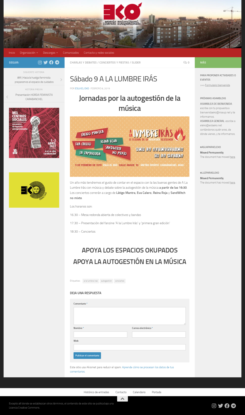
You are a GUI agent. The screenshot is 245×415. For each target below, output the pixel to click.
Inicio (12, 52)
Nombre (79, 328)
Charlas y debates (83, 62)
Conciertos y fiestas (114, 62)
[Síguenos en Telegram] (57, 62)
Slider (136, 62)
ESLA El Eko (82, 88)
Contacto (121, 392)
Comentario (81, 303)
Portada (156, 392)
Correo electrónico (142, 328)
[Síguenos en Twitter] (45, 62)
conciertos (119, 281)
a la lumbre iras (91, 281)
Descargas (49, 52)
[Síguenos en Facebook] (51, 62)
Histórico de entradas (96, 392)
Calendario (139, 392)
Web (76, 340)
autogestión (106, 281)
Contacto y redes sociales (99, 52)
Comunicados (71, 52)
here (232, 157)
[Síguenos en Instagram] (40, 62)
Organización (27, 52)
